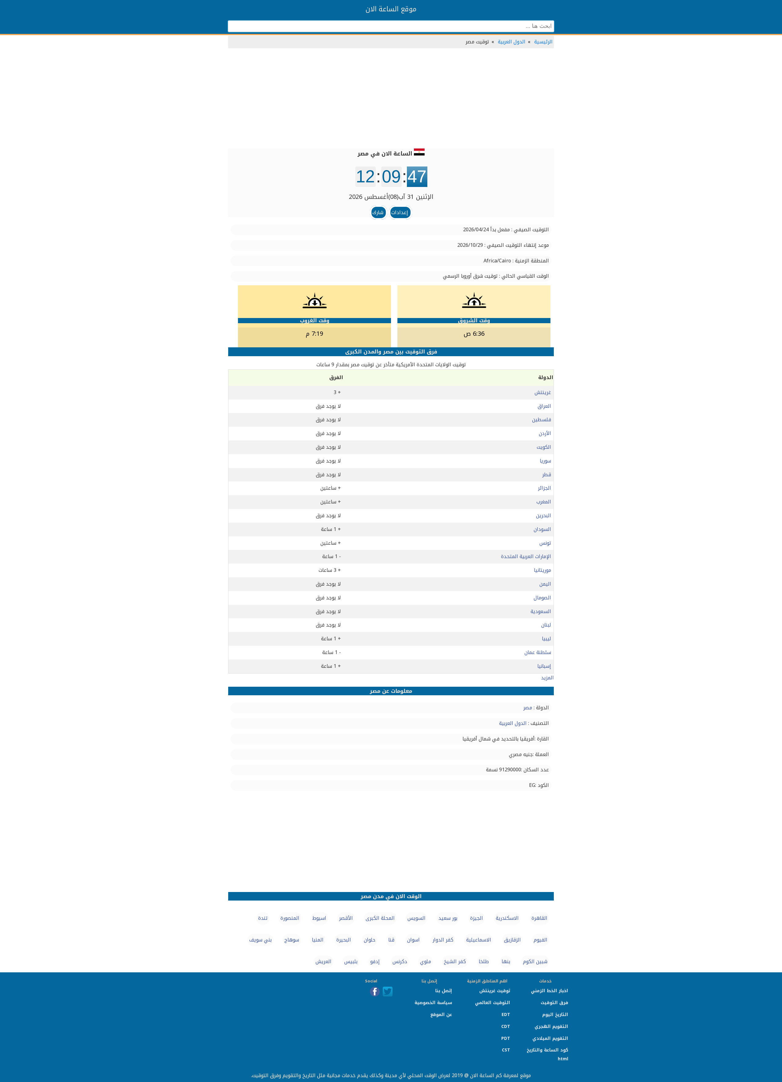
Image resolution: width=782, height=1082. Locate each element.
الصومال (542, 597)
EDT (506, 1015)
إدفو (375, 961)
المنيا (317, 940)
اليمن (545, 584)
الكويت (544, 447)
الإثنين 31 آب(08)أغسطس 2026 (391, 197)
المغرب (543, 501)
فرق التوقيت (554, 1003)
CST (506, 1050)
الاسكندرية (507, 918)
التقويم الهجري (551, 1026)
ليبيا (546, 638)
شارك (377, 212)
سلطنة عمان (537, 652)
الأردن (545, 433)
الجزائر (544, 488)
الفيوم (540, 940)
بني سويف (260, 940)
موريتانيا (542, 570)
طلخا (484, 961)
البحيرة (343, 940)
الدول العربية (511, 41)
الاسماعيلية (478, 940)
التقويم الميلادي (550, 1038)
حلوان (369, 940)
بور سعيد (447, 918)
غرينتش (543, 392)
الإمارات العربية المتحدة (526, 556)
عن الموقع (441, 1015)
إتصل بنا (443, 991)
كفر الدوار (443, 940)
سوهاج (291, 940)
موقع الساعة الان (391, 9)
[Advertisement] (391, 99)
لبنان (546, 625)
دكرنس (400, 961)
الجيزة (476, 918)
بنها (506, 961)
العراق (544, 406)
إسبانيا (544, 666)
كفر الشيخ (455, 961)
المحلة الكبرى (380, 918)
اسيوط (319, 918)
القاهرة (539, 918)
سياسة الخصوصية (433, 1003)
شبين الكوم (535, 961)
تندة (263, 918)
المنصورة (289, 918)
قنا (391, 940)
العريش (323, 961)
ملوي (425, 961)
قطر (546, 474)
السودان (542, 529)
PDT (505, 1038)
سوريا (545, 461)
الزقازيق (512, 940)
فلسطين (541, 419)
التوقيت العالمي (492, 1003)
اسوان (413, 940)
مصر (527, 707)
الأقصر (346, 918)
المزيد (547, 677)
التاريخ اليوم (555, 1015)
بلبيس (350, 961)
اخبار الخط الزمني (549, 991)
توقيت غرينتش (494, 991)
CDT (505, 1026)
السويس (416, 918)
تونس (545, 543)
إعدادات (399, 212)
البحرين (543, 515)
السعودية (541, 611)
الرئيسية (543, 41)
